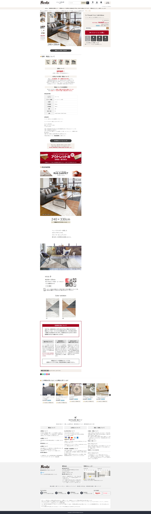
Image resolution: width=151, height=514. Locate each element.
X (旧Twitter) (72, 492)
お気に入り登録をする (93, 40)
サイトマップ (98, 486)
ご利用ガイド (105, 40)
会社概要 (52, 486)
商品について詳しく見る (60, 50)
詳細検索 (83, 2)
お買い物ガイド (60, 424)
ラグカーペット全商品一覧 (61, 10)
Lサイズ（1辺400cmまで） (80, 10)
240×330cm (88, 28)
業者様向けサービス (79, 424)
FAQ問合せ (99, 40)
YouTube (45, 492)
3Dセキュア (69, 445)
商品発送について (44, 443)
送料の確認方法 (44, 452)
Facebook (85, 492)
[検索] (87, 3)
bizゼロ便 (57, 456)
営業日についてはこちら (61, 140)
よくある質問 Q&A (69, 424)
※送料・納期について (104, 25)
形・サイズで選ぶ (70, 10)
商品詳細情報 (56, 135)
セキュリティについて (72, 486)
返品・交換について (92, 440)
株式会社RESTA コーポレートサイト (47, 470)
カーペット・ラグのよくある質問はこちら (94, 44)
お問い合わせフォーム (67, 474)
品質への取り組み (82, 486)
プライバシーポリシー (61, 486)
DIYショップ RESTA (44, 10)
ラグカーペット (52, 10)
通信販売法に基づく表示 (89, 424)
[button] (60, 3)
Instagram (60, 492)
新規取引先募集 (90, 486)
